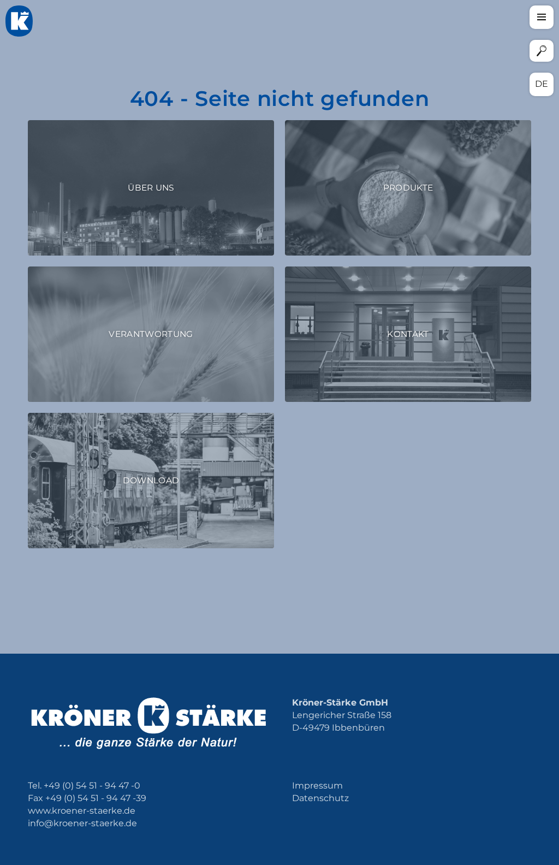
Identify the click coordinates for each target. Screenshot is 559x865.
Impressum (317, 785)
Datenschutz (320, 798)
